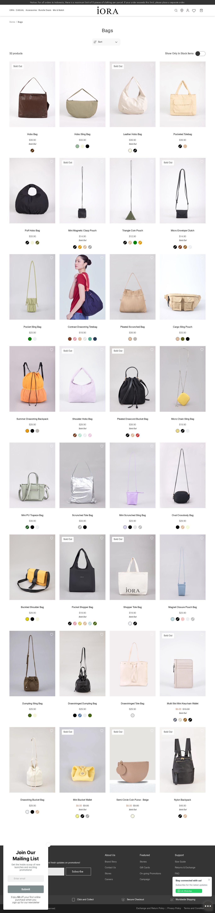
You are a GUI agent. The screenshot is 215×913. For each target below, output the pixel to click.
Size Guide (180, 862)
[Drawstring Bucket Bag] (32, 760)
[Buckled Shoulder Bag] (32, 567)
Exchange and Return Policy (150, 908)
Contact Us (110, 868)
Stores (108, 874)
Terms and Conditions (195, 908)
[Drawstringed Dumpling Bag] (82, 663)
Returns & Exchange (185, 868)
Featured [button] (145, 855)
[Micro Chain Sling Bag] (183, 379)
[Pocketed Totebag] (183, 94)
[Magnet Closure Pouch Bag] (183, 567)
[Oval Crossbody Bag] (183, 475)
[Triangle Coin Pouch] (133, 190)
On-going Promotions (150, 874)
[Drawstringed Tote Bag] (133, 663)
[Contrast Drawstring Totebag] (82, 287)
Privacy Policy (174, 908)
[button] (12, 10)
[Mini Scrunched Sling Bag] (133, 475)
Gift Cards (145, 868)
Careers (109, 879)
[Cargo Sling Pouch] (183, 287)
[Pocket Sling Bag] (32, 287)
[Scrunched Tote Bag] (82, 475)
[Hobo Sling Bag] (82, 94)
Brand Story (111, 862)
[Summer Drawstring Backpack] (32, 379)
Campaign (145, 879)
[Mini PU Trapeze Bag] (32, 475)
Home (12, 22)
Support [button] (179, 855)
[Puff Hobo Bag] (32, 190)
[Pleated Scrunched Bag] (133, 287)
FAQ (177, 874)
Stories (143, 862)
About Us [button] (110, 855)
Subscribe (77, 871)
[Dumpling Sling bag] (32, 663)
